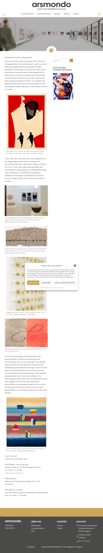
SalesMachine (56, 547)
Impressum (61, 287)
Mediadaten (35, 525)
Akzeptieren (33, 283)
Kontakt (76, 14)
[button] (75, 266)
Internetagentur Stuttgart (72, 547)
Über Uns (67, 14)
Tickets (59, 528)
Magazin (57, 14)
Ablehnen (46, 283)
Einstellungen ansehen (65, 283)
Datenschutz (53, 287)
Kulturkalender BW (43, 14)
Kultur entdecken (27, 14)
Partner (60, 525)
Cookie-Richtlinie (43, 287)
